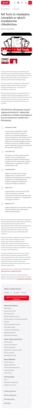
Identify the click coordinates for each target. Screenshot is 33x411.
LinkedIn (6, 292)
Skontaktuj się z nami (10, 355)
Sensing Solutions (9, 370)
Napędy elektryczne (9, 365)
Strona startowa (5, 9)
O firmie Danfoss (9, 377)
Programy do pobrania (10, 344)
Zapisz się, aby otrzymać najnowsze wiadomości (16, 298)
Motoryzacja (7, 308)
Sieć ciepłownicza (9, 313)
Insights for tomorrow (10, 385)
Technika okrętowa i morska (12, 324)
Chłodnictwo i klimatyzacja (11, 330)
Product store (8, 373)
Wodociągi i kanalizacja (10, 335)
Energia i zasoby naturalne (11, 316)
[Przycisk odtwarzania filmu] (4, 52)
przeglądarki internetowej (24, 279)
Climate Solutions (9, 362)
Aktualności (16, 9)
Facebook (16, 292)
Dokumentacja (8, 342)
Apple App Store (5, 271)
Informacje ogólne (9, 399)
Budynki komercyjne (10, 311)
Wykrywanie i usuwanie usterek (13, 350)
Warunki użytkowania (10, 395)
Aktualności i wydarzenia (11, 382)
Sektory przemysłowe (11, 306)
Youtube (23, 292)
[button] (22, 3)
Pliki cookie (7, 403)
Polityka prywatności (10, 391)
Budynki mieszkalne (9, 332)
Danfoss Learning (9, 352)
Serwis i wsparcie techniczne (13, 339)
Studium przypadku (9, 347)
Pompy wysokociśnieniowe (12, 367)
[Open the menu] (30, 3)
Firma (5, 379)
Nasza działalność (9, 359)
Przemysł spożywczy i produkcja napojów (16, 319)
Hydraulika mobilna (9, 327)
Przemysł (6, 322)
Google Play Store (16, 271)
